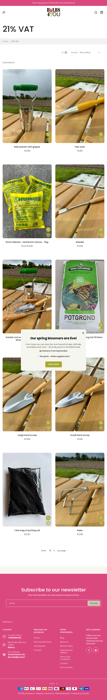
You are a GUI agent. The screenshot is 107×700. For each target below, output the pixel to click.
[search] (96, 12)
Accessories (39, 646)
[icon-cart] (101, 12)
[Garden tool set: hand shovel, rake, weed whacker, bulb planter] (27, 296)
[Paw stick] (79, 106)
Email (12, 603)
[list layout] (62, 52)
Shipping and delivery (66, 651)
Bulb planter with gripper (27, 146)
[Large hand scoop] (27, 394)
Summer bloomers (43, 642)
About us (64, 642)
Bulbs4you (30, 693)
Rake (79, 530)
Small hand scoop (80, 435)
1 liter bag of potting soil (27, 530)
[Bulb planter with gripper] (27, 106)
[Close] (83, 333)
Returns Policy (66, 646)
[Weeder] (79, 201)
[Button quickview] (48, 134)
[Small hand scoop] (79, 394)
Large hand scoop (27, 435)
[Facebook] (89, 650)
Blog (62, 638)
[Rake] (79, 490)
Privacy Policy (66, 667)
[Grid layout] (65, 52)
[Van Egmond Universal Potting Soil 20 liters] (79, 296)
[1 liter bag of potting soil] (27, 490)
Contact (38, 650)
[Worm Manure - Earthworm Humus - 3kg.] (27, 201)
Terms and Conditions (65, 658)
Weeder (80, 242)
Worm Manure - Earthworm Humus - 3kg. (27, 242)
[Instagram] (96, 650)
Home (5, 41)
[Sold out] (48, 139)
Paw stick (80, 146)
